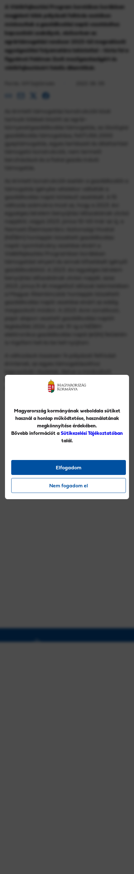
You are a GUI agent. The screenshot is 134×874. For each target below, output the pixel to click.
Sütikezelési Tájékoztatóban (92, 433)
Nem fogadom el (68, 485)
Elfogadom (68, 467)
